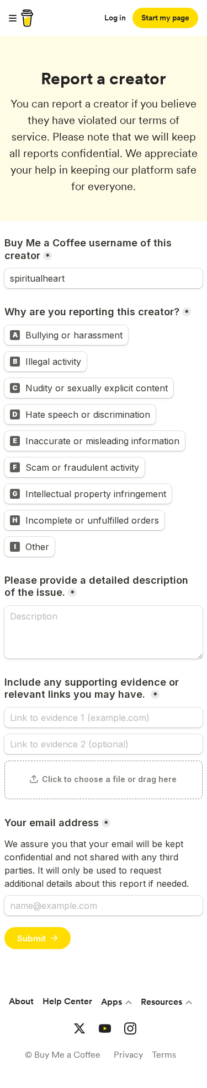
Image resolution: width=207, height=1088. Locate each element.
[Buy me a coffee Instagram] (130, 1028)
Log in (115, 17)
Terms (164, 1054)
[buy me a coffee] (25, 18)
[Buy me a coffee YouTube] (105, 1028)
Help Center (67, 1001)
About (21, 1001)
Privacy (128, 1054)
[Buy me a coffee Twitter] (79, 1028)
